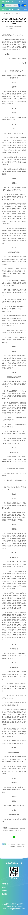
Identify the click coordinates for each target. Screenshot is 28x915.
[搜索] (19, 5)
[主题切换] (23, 5)
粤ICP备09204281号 (21, 904)
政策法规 (12, 14)
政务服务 (18, 9)
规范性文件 (17, 14)
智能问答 (26, 1)
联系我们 (20, 906)
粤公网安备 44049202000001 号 (9, 904)
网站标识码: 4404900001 (11, 906)
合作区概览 (4, 9)
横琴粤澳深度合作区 (14, 863)
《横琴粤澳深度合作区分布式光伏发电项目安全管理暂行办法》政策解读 (16, 845)
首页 (4, 14)
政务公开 (11, 9)
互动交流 (24, 9)
